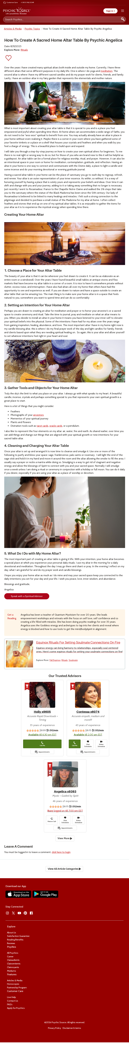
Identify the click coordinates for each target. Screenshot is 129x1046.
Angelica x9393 (65, 791)
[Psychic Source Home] (17, 11)
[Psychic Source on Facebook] (31, 913)
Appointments (44, 752)
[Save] (8, 59)
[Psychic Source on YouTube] (19, 913)
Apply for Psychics (16, 1008)
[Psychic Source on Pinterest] (25, 913)
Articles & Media (13, 28)
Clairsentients (13, 963)
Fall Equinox (55, 660)
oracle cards (55, 425)
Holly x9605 (42, 711)
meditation (106, 70)
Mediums (11, 970)
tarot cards (42, 425)
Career (10, 956)
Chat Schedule (88, 745)
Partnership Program (17, 987)
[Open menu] (122, 10)
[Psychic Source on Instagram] (7, 913)
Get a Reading (11, 616)
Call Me (42, 745)
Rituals (24, 49)
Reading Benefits (15, 939)
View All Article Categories (63, 868)
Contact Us (12, 1000)
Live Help (11, 997)
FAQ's (9, 1004)
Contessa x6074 (87, 711)
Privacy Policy (54, 1028)
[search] (122, 19)
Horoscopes (13, 984)
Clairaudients (13, 960)
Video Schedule (101, 745)
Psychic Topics (32, 28)
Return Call (52, 821)
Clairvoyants (13, 967)
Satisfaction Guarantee (18, 936)
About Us (11, 932)
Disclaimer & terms (72, 1028)
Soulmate (73, 660)
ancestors (38, 414)
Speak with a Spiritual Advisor (27, 596)
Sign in (110, 11)
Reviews (11, 943)
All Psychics (12, 952)
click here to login (61, 852)
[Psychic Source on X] (13, 913)
